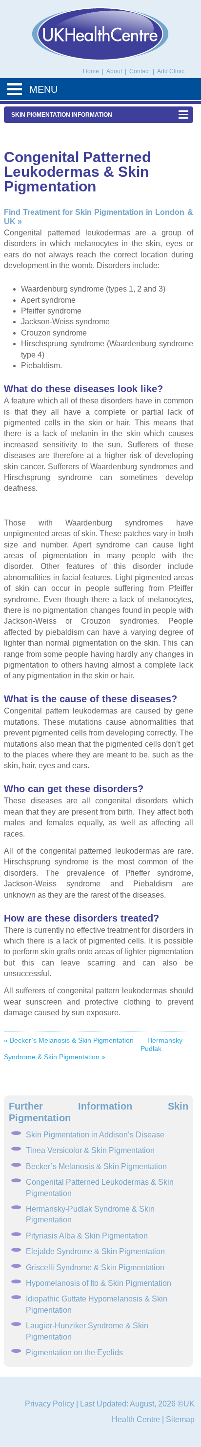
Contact (140, 71)
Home (91, 71)
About (114, 71)
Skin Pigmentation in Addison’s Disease (95, 1135)
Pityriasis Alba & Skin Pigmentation (87, 1236)
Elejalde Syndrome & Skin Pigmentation (95, 1251)
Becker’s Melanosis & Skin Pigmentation (96, 1166)
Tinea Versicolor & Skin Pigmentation (90, 1150)
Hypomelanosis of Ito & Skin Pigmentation (98, 1283)
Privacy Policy (49, 1404)
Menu (43, 89)
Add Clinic (170, 71)
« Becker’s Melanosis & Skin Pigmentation (69, 1040)
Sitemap (180, 1419)
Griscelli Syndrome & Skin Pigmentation (95, 1267)
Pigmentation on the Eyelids (74, 1352)
